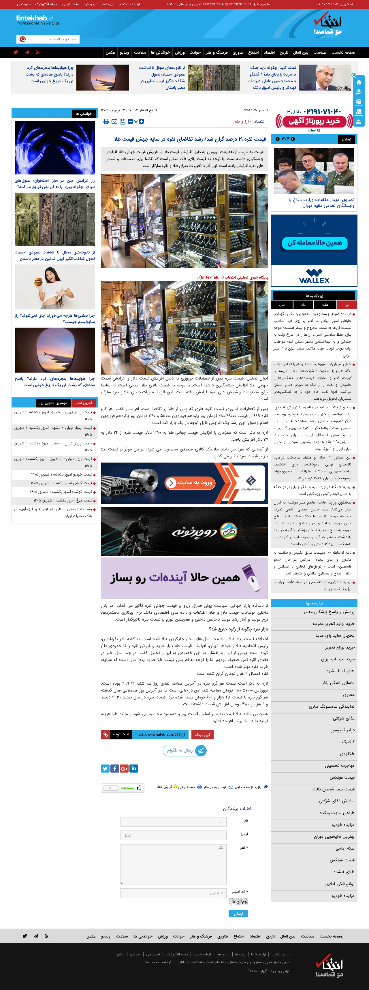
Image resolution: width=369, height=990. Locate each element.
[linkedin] (133, 768)
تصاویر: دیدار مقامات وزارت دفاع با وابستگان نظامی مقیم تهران (322, 202)
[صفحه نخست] (359, 81)
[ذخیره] (122, 121)
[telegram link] (36, 936)
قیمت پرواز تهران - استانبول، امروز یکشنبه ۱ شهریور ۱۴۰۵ (53, 462)
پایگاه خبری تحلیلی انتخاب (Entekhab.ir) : (232, 278)
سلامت (140, 52)
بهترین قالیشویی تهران (334, 836)
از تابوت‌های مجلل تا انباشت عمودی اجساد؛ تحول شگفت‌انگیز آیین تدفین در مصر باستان (162, 78)
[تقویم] (359, 111)
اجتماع (253, 52)
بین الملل (300, 52)
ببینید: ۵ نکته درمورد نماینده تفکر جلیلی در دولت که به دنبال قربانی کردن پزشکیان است (312, 490)
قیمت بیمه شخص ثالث (333, 789)
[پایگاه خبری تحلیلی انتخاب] (332, 26)
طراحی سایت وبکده (337, 812)
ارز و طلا (241, 121)
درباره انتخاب (281, 954)
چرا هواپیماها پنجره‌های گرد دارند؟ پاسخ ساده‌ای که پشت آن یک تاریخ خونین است (49, 74)
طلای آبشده (344, 872)
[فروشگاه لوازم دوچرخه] (184, 531)
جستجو (135, 954)
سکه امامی (345, 848)
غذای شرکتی (344, 718)
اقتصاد (269, 52)
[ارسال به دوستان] (114, 121)
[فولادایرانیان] (184, 483)
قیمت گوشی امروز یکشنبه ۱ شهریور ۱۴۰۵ (61, 483)
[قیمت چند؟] (359, 91)
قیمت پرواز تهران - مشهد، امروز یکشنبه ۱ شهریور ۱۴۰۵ (53, 431)
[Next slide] (278, 139)
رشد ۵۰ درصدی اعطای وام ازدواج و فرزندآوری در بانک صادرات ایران (53, 512)
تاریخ (284, 52)
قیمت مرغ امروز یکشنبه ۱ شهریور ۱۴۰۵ (63, 500)
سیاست (320, 52)
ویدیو (124, 52)
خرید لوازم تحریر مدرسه (333, 623)
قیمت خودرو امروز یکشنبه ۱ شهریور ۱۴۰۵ (61, 474)
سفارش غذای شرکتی (337, 801)
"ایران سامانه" (257, 971)
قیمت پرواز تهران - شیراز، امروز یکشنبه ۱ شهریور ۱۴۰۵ (53, 415)
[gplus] (124, 768)
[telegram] (27, 52)
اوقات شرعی (71, 4)
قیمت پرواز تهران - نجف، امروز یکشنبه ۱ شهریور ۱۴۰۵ (53, 446)
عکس (110, 52)
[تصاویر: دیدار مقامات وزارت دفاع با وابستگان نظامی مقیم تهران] (314, 171)
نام (246, 821)
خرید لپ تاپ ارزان (338, 659)
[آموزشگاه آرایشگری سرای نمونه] (184, 578)
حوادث (195, 52)
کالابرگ (348, 742)
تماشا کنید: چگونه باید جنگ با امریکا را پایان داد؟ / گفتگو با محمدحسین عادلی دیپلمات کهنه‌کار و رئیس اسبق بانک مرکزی (272, 81)
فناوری (238, 52)
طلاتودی (347, 753)
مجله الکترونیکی (177, 954)
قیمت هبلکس (342, 777)
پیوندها (107, 4)
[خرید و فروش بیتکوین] (314, 251)
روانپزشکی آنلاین (340, 883)
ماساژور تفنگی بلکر (338, 682)
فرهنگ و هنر (217, 52)
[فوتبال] (359, 101)
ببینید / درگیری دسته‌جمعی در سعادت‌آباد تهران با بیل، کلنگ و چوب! (312, 585)
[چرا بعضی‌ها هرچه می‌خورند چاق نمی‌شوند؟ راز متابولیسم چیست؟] (55, 286)
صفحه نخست (343, 52)
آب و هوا (90, 4)
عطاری (349, 694)
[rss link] (46, 936)
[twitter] (16, 52)
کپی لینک (202, 735)
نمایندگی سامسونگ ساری (332, 706)
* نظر (244, 848)
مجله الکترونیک (46, 4)
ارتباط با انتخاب (129, 4)
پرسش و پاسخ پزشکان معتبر (329, 611)
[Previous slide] (293, 139)
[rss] (38, 52)
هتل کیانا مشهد (340, 671)
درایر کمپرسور (343, 730)
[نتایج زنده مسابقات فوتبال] (359, 121)
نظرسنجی (24, 4)
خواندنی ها (160, 52)
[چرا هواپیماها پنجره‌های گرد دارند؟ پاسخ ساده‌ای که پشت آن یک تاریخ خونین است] (55, 350)
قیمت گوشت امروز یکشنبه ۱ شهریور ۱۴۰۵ (61, 492)
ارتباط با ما (258, 954)
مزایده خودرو (343, 824)
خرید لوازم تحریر (340, 647)
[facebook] (114, 768)
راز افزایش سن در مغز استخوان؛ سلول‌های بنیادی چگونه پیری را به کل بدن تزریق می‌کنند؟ (55, 183)
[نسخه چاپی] (106, 121)
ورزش (180, 52)
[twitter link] (24, 936)
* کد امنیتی (239, 892)
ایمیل (244, 834)
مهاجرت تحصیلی (340, 765)
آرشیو (120, 954)
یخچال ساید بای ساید (335, 635)
